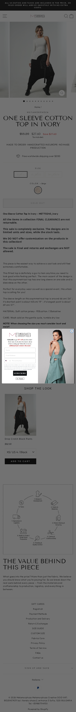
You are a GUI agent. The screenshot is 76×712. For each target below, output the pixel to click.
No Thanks (20, 379)
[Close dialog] (71, 331)
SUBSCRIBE (20, 373)
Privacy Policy (25, 369)
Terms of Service (30, 369)
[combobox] (7, 361)
